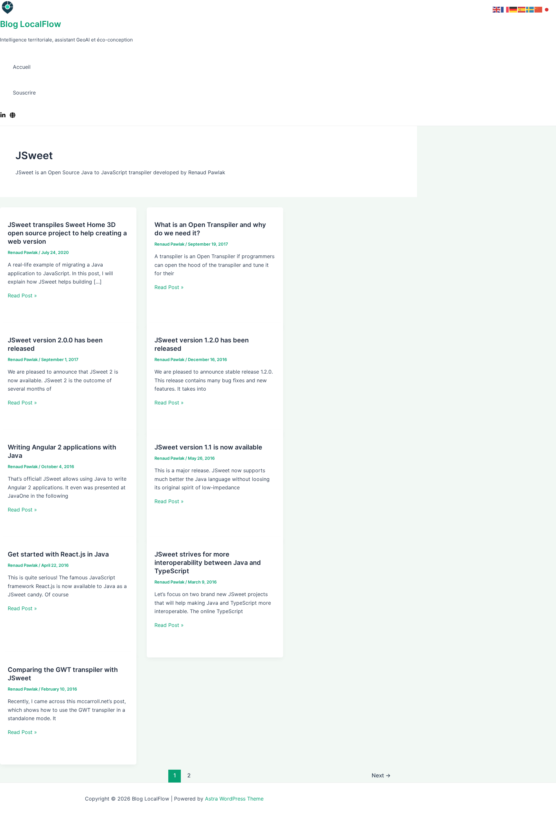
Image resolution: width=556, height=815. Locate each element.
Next (381, 775)
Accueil (22, 67)
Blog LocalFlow (30, 24)
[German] (513, 9)
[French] (505, 9)
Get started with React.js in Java (58, 554)
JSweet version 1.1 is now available (208, 447)
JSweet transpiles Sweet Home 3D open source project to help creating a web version (67, 233)
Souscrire (24, 92)
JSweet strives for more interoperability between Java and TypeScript (207, 562)
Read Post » (22, 295)
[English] (497, 9)
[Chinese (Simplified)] (538, 9)
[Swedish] (530, 9)
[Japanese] (547, 9)
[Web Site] (12, 116)
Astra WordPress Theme (234, 798)
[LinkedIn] (3, 116)
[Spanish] (522, 9)
